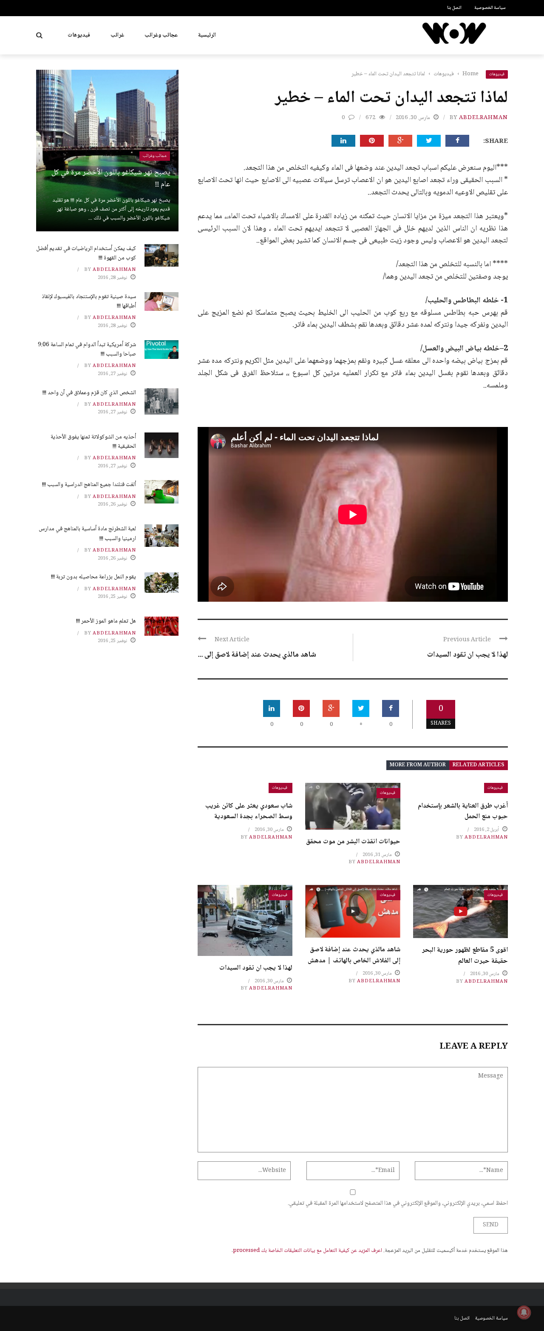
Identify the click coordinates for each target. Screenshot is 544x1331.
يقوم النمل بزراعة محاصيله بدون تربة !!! (93, 577)
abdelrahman (483, 117)
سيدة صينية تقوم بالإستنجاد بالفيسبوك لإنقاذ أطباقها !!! (89, 301)
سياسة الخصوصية (490, 8)
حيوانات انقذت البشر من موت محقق (353, 842)
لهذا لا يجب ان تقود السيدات (467, 654)
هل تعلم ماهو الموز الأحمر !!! (106, 621)
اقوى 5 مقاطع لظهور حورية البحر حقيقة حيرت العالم (465, 955)
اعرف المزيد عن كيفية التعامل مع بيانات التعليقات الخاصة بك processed (307, 1250)
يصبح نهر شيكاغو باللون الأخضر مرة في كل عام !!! (110, 178)
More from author (418, 765)
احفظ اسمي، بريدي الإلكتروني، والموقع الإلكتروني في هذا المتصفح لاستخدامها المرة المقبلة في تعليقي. (398, 1203)
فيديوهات (79, 35)
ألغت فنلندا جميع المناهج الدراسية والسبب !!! (89, 485)
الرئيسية (207, 35)
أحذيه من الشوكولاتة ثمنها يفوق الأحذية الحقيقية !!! (93, 442)
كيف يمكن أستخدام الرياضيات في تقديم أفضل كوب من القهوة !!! (86, 253)
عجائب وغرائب (161, 35)
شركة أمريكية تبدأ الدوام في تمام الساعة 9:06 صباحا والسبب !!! (87, 349)
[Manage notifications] (524, 1312)
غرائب (117, 35)
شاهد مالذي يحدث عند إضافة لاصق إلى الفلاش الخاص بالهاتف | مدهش (354, 955)
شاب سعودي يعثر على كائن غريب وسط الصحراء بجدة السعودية (248, 811)
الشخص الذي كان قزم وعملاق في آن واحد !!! (89, 393)
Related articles (478, 765)
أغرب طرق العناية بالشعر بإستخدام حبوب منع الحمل (463, 811)
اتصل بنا (454, 8)
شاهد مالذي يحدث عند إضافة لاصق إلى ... (257, 654)
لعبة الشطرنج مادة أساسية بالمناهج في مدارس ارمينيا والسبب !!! (87, 533)
